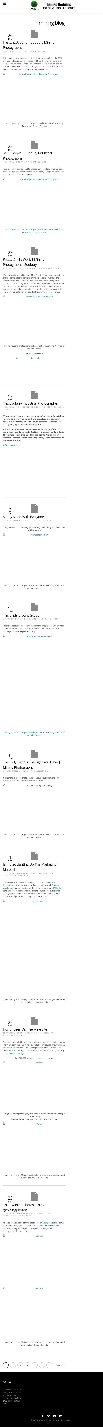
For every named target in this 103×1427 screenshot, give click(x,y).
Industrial (8, 51)
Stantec (40, 1225)
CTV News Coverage (15, 1053)
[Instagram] (60, 1416)
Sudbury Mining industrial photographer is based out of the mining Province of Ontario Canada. (34, 231)
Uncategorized (11, 520)
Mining (21, 268)
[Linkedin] (54, 1416)
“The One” (58, 888)
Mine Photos (9, 268)
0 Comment (21, 51)
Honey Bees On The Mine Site (25, 1029)
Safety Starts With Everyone (23, 516)
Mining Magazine (50, 1222)
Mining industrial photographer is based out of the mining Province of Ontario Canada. (34, 733)
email (5, 1401)
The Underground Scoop (21, 615)
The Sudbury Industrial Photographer (30, 403)
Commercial (9, 873)
